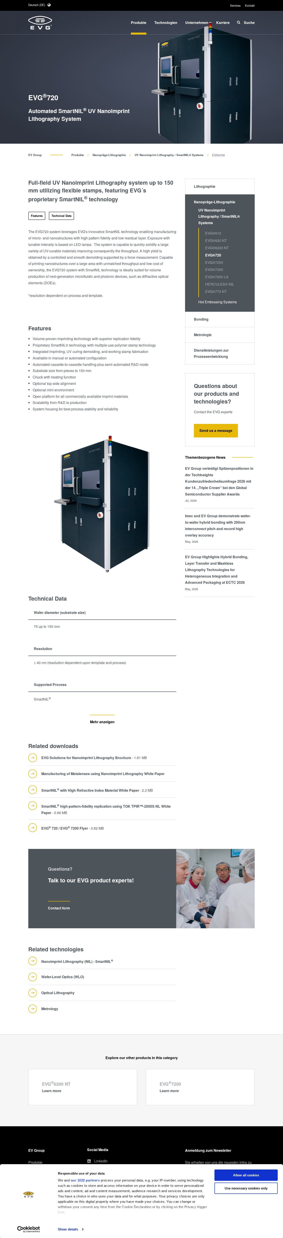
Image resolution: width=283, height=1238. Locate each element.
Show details (68, 1229)
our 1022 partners (85, 1180)
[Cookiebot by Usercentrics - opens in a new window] (28, 1229)
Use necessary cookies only (246, 1188)
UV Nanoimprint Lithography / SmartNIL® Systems (169, 155)
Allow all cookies (246, 1175)
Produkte (77, 155)
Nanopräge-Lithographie (109, 155)
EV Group (35, 155)
